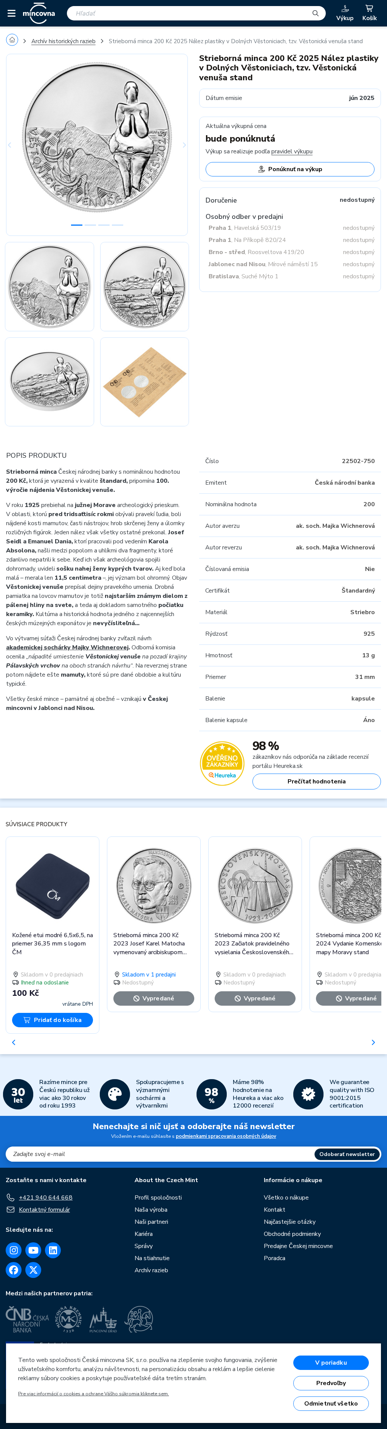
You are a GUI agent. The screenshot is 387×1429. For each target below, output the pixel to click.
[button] (19, 145)
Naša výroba (151, 1210)
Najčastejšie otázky (290, 1222)
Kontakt (274, 1210)
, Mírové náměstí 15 (263, 264)
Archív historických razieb (63, 41)
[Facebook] (14, 1270)
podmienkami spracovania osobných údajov (226, 1136)
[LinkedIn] (53, 1250)
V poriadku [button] (331, 1363)
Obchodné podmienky (292, 1234)
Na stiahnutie (152, 1258)
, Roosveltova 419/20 (256, 252)
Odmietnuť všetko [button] (331, 1403)
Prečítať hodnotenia (317, 781)
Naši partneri (151, 1222)
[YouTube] (33, 1250)
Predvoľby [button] (331, 1383)
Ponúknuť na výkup (295, 169)
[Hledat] (315, 13)
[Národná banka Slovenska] (138, 1319)
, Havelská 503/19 (245, 228)
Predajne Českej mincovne (298, 1246)
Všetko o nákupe (286, 1197)
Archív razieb (151, 1270)
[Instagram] (14, 1250)
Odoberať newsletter (347, 1154)
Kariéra (144, 1234)
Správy (144, 1246)
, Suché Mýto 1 (244, 276)
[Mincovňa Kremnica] (69, 1319)
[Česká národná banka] (27, 1319)
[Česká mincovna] (39, 13)
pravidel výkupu (292, 151)
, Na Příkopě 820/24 (247, 240)
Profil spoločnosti (158, 1197)
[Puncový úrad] (104, 1319)
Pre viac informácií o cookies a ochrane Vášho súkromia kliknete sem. (93, 1393)
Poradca (274, 1258)
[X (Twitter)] (33, 1270)
